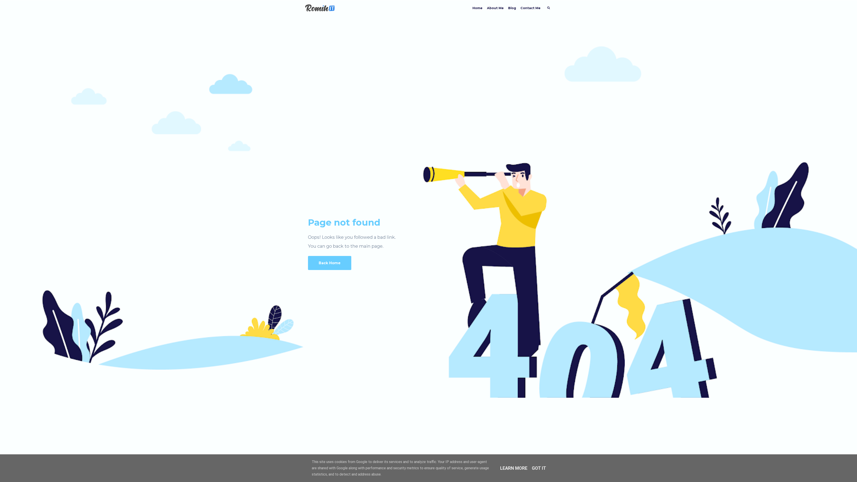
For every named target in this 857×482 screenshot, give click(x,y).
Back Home (330, 263)
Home (477, 8)
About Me (495, 8)
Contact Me (530, 8)
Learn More (513, 468)
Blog (512, 8)
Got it (539, 468)
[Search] (548, 8)
